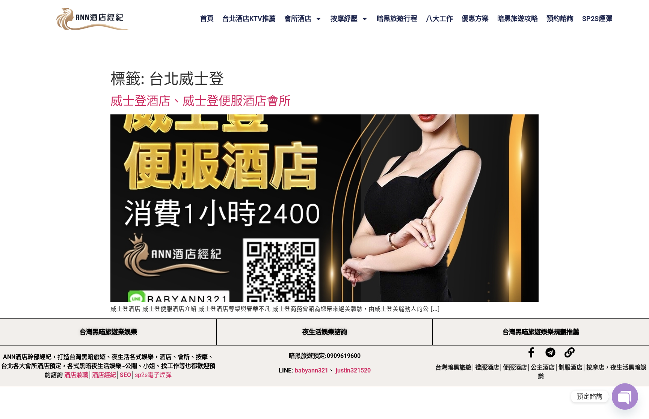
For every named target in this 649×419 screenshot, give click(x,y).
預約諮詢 (560, 19)
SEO (125, 374)
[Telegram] (550, 352)
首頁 (207, 19)
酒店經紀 (104, 374)
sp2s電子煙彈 (153, 374)
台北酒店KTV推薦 (249, 19)
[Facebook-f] (531, 352)
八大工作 (439, 19)
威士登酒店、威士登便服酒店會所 (200, 100)
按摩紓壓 (344, 19)
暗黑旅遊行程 (397, 19)
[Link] (569, 352)
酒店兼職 (76, 374)
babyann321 (311, 370)
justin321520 (353, 370)
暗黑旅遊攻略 (517, 19)
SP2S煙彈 (597, 19)
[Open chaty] (625, 396)
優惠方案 (475, 19)
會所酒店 (297, 19)
